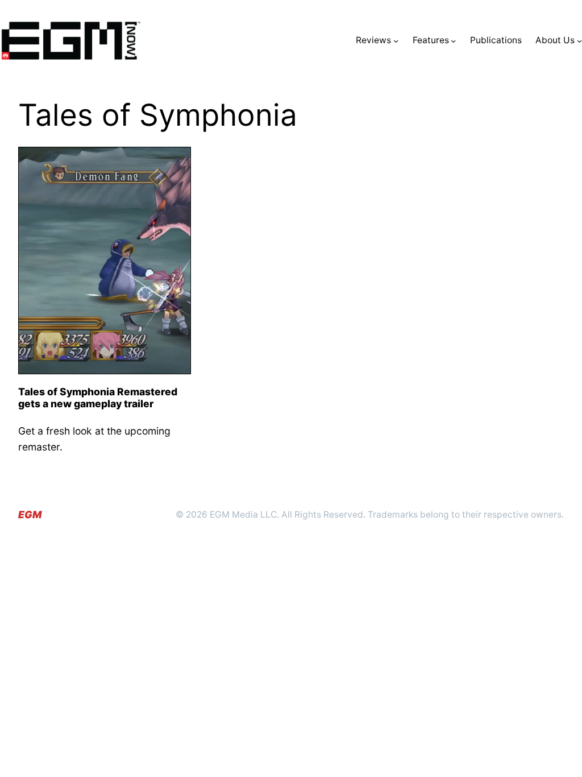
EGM (29, 514)
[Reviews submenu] (395, 40)
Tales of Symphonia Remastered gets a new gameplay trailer (97, 398)
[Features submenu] (453, 40)
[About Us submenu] (579, 40)
